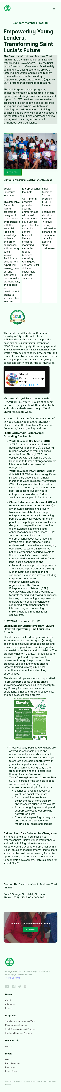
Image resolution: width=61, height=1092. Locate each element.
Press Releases (12, 1063)
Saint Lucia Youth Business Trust (20, 1021)
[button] (54, 9)
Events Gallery (12, 1071)
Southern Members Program (18, 1033)
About (8, 1000)
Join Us (8, 1046)
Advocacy (10, 1004)
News (7, 1059)
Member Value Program (16, 1025)
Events (8, 1008)
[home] (6, 8)
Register (12, 172)
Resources (10, 1067)
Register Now (30, 930)
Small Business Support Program (20, 1029)
